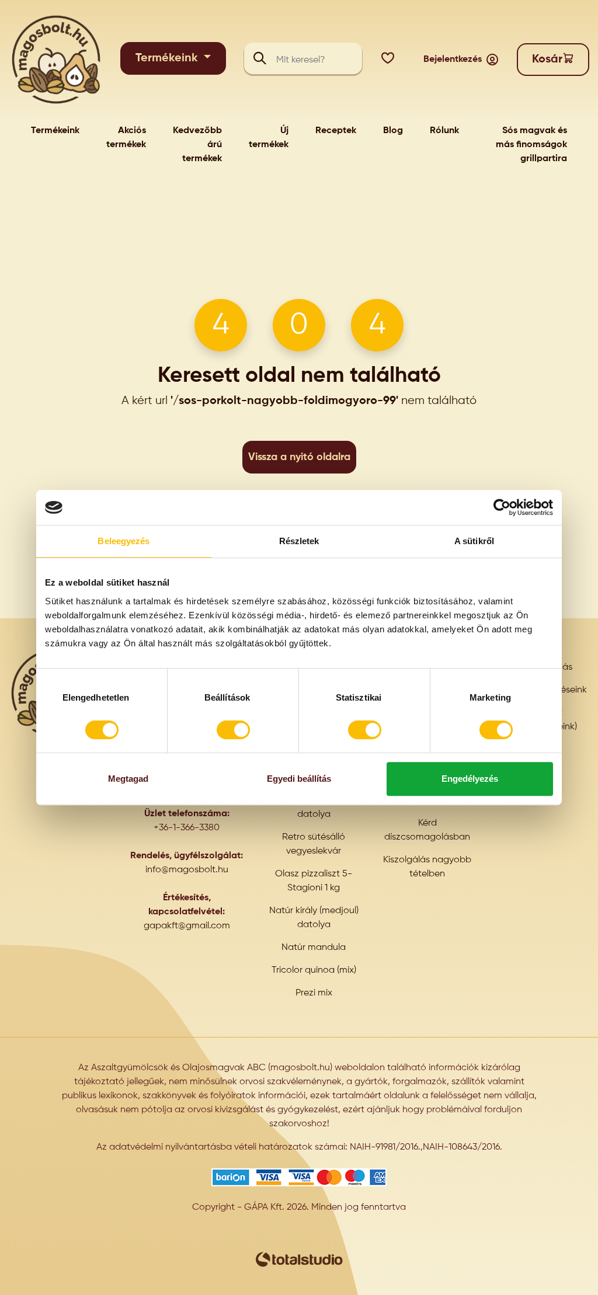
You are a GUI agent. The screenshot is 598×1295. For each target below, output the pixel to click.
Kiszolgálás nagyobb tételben (427, 867)
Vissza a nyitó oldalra (299, 457)
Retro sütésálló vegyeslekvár (313, 844)
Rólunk (444, 130)
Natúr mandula (313, 947)
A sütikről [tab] (474, 541)
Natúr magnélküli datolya (314, 807)
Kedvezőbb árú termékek (197, 144)
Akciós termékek (126, 137)
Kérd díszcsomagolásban (427, 830)
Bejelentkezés (452, 59)
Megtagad (128, 779)
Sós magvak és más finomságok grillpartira (531, 144)
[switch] (233, 729)
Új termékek (268, 137)
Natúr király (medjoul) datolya (314, 918)
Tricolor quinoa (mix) (314, 970)
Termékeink (168, 58)
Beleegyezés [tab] (124, 541)
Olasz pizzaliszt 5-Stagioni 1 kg (313, 881)
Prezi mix (313, 993)
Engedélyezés (469, 779)
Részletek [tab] (299, 541)
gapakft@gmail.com (187, 926)
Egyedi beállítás (299, 779)
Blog (393, 130)
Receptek (335, 130)
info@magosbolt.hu (186, 870)
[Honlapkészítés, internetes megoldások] (299, 1259)
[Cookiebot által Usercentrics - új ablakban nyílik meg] (502, 507)
